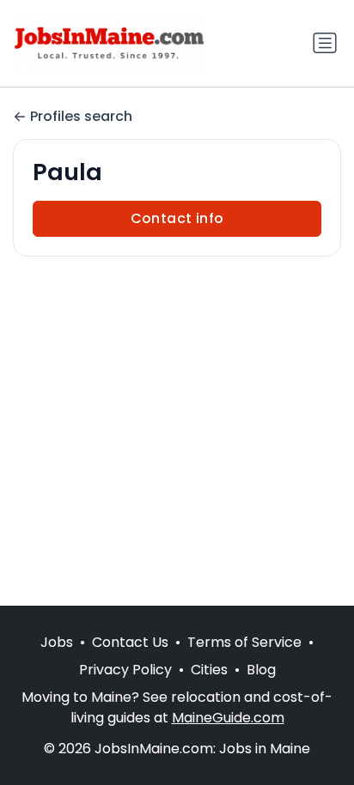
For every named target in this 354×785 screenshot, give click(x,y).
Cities (209, 669)
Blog (261, 669)
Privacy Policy (125, 669)
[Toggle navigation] (324, 43)
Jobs (56, 642)
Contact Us (130, 642)
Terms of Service (244, 642)
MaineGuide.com (228, 718)
